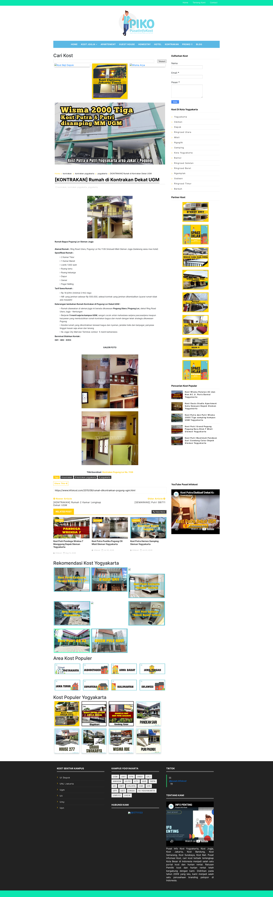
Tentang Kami (199, 2)
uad (141, 786)
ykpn (152, 781)
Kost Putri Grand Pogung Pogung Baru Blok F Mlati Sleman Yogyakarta (199, 429)
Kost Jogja (88, 44)
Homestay (144, 44)
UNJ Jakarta (67, 783)
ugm (62, 790)
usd (144, 781)
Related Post (64, 511)
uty (136, 781)
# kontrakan (67, 477)
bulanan (59, 520)
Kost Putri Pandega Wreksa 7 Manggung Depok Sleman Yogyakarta (68, 544)
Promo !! (187, 44)
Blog (199, 44)
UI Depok (65, 777)
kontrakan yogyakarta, (77, 187)
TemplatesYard (146, 894)
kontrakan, (62, 187)
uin (149, 786)
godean (178, 178)
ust (123, 791)
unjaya (131, 786)
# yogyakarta (104, 477)
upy (115, 791)
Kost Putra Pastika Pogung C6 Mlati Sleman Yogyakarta (107, 542)
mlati (177, 137)
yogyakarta (102, 173)
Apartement (108, 44)
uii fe (128, 781)
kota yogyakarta (183, 152)
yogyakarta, (93, 187)
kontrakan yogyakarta (84, 173)
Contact (213, 2)
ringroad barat (182, 168)
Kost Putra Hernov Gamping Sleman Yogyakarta (144, 542)
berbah (178, 189)
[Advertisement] (195, 463)
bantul (177, 158)
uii (61, 796)
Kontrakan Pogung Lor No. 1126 (118, 472)
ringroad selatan (184, 163)
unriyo (117, 795)
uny (123, 777)
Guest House (127, 44)
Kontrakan (172, 44)
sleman (178, 122)
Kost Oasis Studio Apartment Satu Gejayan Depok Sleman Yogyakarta (201, 406)
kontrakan (67, 173)
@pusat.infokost (178, 780)
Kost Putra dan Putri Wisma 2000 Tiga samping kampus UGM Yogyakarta (200, 417)
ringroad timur (182, 183)
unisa (131, 791)
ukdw (127, 795)
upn (62, 808)
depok (177, 127)
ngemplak (180, 173)
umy (62, 802)
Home (185, 2)
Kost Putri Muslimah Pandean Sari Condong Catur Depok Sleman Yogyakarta (201, 440)
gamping (136, 520)
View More (160, 512)
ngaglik (178, 142)
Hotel (158, 44)
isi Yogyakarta (146, 791)
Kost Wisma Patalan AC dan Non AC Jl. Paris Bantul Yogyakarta (200, 394)
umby (140, 777)
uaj (149, 777)
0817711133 (136, 812)
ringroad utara (182, 132)
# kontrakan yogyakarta (85, 477)
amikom (117, 781)
